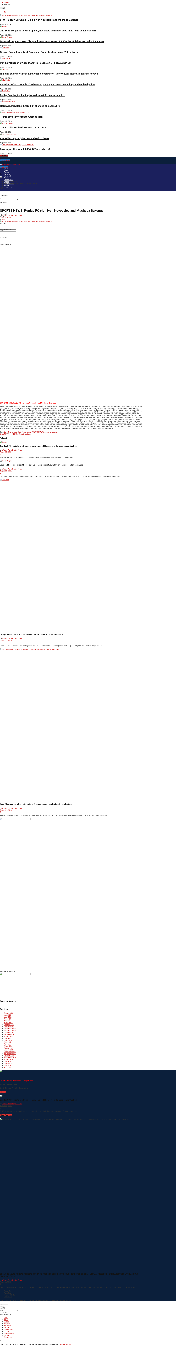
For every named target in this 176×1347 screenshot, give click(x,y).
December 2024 (10, 1052)
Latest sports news (25, 432)
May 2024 (7, 1065)
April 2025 (7, 1044)
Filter (2, 8)
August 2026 (8, 1013)
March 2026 (8, 1023)
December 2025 (10, 1029)
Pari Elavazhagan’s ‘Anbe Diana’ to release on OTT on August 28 (35, 62)
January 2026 (9, 1027)
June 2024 (8, 1063)
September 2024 (10, 1058)
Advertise (7, 1293)
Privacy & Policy (10, 1295)
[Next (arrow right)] (3, 1306)
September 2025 (10, 1034)
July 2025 (7, 1038)
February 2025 (9, 1048)
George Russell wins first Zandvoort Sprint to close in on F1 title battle (39, 52)
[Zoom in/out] (7, 1304)
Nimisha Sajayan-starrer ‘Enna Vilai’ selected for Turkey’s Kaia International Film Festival (49, 73)
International (8, 1329)
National (7, 1327)
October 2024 (9, 1056)
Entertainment (9, 1333)
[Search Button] (17, 199)
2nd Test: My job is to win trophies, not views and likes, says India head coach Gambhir (48, 30)
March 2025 (8, 1046)
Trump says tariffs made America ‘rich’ (21, 116)
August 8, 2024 (5, 1282)
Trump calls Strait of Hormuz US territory (23, 127)
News (6, 170)
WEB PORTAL (37, 432)
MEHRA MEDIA (65, 1300)
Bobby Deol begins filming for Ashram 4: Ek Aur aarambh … (32, 95)
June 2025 (8, 1040)
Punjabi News (5, 160)
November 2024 (10, 1054)
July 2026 (7, 1015)
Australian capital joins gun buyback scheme (24, 138)
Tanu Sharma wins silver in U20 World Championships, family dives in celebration (36, 804)
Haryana (7, 174)
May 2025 (7, 1042)
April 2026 (7, 1021)
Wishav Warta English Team (12, 216)
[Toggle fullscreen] (5, 1304)
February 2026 (9, 1025)
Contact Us (8, 1297)
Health (6, 1335)
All (5, 12)
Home (6, 168)
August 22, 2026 (6, 452)
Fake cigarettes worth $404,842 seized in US (25, 149)
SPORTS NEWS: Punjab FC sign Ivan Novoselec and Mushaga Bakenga (39, 19)
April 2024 (7, 1067)
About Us (7, 1291)
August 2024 (8, 1060)
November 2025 (10, 1031)
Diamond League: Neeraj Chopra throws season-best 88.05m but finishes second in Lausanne (52, 41)
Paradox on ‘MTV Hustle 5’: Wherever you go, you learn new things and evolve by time (47, 84)
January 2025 (9, 1050)
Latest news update (11, 432)
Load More (4, 155)
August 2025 (8, 1036)
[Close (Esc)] (1, 1304)
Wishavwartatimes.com (50, 432)
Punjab (6, 172)
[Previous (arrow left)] (1, 1306)
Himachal (7, 1326)
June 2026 (8, 1017)
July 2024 (7, 1061)
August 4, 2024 (5, 217)
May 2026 (7, 1019)
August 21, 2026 (6, 810)
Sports (4, 219)
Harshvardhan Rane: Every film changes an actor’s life (30, 106)
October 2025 (9, 1032)
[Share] (3, 1304)
